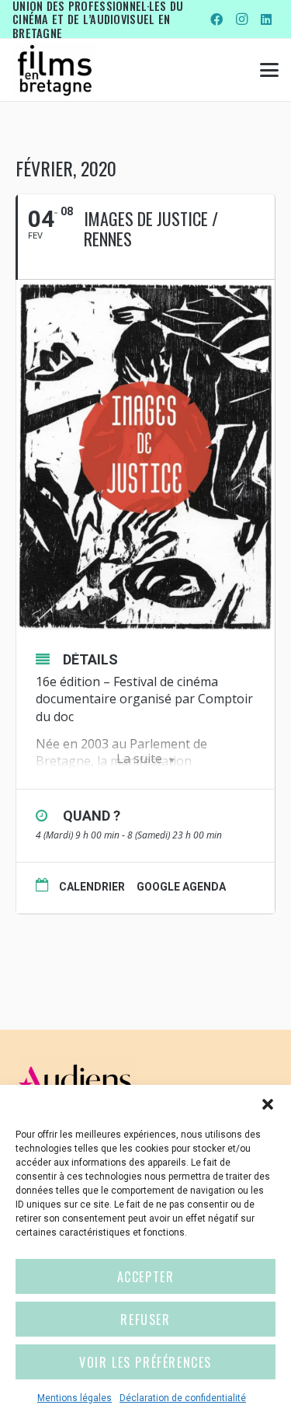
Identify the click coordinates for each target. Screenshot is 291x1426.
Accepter (146, 1276)
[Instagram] (241, 19)
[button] (267, 1104)
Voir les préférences (145, 1362)
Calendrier (92, 886)
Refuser (145, 1319)
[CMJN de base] (54, 70)
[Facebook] (216, 19)
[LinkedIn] (266, 19)
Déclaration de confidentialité (183, 1398)
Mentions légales (74, 1398)
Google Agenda (181, 886)
